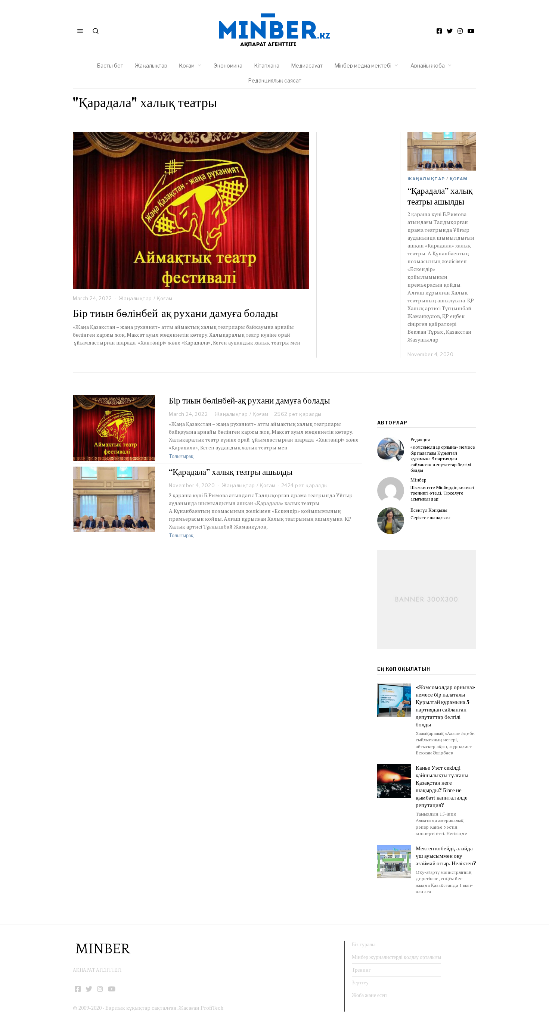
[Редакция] (390, 450)
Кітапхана (266, 65)
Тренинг (361, 970)
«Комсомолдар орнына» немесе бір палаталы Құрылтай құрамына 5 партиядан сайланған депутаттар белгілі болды (442, 458)
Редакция (420, 439)
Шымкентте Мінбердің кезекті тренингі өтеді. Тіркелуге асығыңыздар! (442, 493)
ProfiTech (212, 1007)
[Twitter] (450, 31)
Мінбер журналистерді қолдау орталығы (396, 957)
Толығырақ (181, 456)
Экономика (228, 65)
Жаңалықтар (151, 65)
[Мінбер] (390, 490)
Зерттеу (360, 982)
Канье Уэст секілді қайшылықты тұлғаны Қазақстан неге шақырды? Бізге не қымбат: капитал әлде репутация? (442, 786)
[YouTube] (471, 31)
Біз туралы (363, 944)
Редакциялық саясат (274, 80)
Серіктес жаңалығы (430, 517)
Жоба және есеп (369, 995)
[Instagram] (460, 31)
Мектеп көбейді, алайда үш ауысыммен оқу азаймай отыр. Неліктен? (446, 855)
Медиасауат (307, 65)
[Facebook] (439, 31)
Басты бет (110, 65)
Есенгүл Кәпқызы (428, 510)
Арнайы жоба (427, 65)
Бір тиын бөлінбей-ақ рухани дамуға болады (175, 313)
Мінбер (418, 480)
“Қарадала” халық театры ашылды (439, 196)
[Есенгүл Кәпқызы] (390, 520)
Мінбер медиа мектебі (362, 65)
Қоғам (187, 65)
